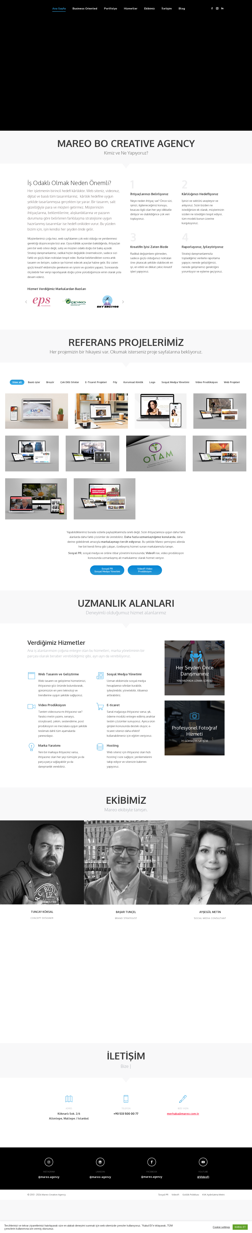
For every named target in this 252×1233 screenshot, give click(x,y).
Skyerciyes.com (92, 451)
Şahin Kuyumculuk (161, 411)
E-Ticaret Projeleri (96, 382)
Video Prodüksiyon (206, 382)
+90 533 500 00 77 (125, 1113)
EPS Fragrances (36, 497)
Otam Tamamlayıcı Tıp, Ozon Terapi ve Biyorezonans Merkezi (156, 451)
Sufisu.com (32, 451)
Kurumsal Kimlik (133, 382)
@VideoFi (203, 1177)
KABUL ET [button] (240, 1227)
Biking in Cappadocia (220, 409)
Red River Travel (219, 449)
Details (36, 401)
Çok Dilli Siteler (69, 382)
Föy (115, 382)
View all (17, 382)
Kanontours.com (36, 411)
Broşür (50, 382)
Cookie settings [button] (221, 1227)
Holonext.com (101, 411)
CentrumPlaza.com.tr (104, 497)
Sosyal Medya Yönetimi (175, 382)
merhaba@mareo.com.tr (183, 1113)
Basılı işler (34, 382)
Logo (152, 382)
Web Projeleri (232, 382)
